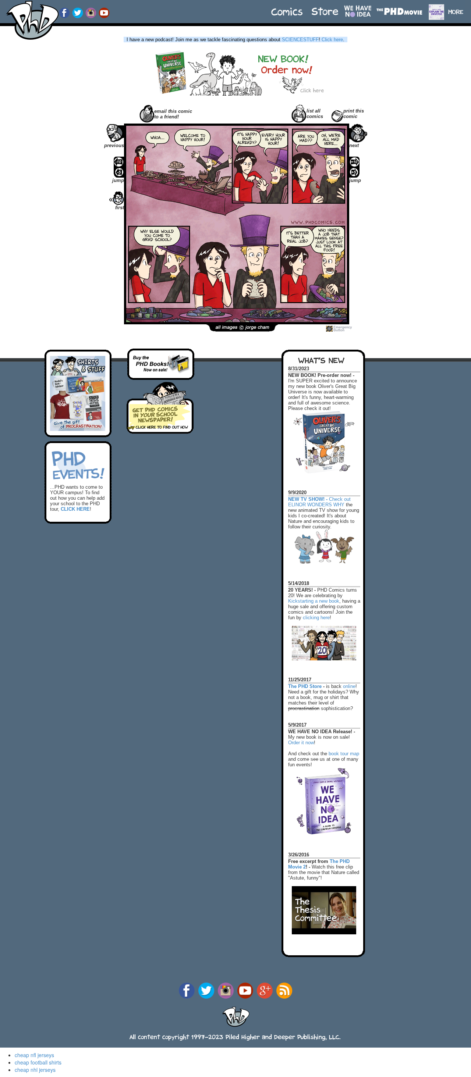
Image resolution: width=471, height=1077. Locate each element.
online (349, 686)
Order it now (301, 742)
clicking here (316, 617)
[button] (459, 8)
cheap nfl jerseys (34, 1055)
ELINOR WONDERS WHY (316, 504)
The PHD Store (305, 686)
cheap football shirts (38, 1062)
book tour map (344, 753)
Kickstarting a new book (313, 601)
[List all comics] (299, 112)
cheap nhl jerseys (35, 1069)
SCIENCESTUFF (300, 39)
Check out (319, 496)
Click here (332, 39)
